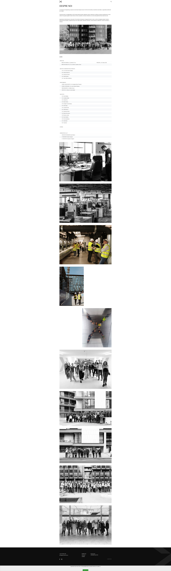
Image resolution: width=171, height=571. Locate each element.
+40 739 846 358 (62, 553)
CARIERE (83, 556)
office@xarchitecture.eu (63, 555)
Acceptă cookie (85, 570)
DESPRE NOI (84, 553)
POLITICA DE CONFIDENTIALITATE (94, 554)
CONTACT (83, 555)
